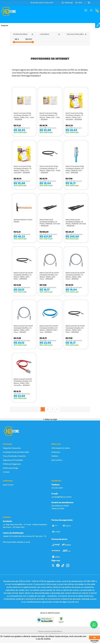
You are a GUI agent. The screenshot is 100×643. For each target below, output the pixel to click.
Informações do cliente (60, 448)
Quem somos (8, 484)
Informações (7, 444)
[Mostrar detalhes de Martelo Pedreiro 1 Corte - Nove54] (24, 206)
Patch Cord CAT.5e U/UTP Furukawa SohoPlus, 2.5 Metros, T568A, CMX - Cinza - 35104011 (23, 329)
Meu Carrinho (96, 10)
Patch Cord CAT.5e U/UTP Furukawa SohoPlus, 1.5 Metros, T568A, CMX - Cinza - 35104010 (75, 276)
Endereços (55, 452)
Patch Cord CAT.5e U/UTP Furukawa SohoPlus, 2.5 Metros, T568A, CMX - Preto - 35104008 (23, 276)
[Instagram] (89, 3)
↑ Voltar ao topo (50, 419)
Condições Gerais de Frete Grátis (16, 452)
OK (94, 637)
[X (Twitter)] (53, 565)
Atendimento (56, 481)
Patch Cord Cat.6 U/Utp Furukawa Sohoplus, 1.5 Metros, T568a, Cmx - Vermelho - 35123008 (74, 116)
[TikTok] (62, 565)
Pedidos (54, 456)
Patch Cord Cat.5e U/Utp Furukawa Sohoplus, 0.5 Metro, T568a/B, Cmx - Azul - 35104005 (75, 169)
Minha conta (56, 444)
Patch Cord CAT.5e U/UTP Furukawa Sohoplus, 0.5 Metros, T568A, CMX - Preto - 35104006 (75, 329)
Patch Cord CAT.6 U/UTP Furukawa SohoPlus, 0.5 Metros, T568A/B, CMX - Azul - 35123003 (49, 329)
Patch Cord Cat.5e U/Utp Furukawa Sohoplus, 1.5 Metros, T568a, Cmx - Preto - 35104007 (50, 169)
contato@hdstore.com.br (61, 496)
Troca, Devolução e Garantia (14, 456)
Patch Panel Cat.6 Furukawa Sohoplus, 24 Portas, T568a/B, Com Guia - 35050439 (50, 223)
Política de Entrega (10, 468)
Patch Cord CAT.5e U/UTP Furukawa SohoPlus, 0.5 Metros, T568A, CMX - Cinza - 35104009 (49, 276)
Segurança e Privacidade (13, 460)
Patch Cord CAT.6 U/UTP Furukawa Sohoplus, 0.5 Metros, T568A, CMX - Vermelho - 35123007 (23, 382)
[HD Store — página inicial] (13, 431)
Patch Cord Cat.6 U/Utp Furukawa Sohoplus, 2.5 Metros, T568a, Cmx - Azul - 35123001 (50, 116)
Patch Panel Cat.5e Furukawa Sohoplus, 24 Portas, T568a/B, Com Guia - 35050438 (76, 223)
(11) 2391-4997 (57, 487)
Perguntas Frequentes (12, 448)
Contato (6, 471)
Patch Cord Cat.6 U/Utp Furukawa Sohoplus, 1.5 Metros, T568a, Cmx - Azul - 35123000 (24, 116)
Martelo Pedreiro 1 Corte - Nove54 (23, 221)
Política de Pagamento (12, 463)
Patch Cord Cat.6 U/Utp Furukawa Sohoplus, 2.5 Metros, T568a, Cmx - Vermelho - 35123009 (22, 169)
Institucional (7, 481)
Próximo (57, 409)
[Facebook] (58, 565)
